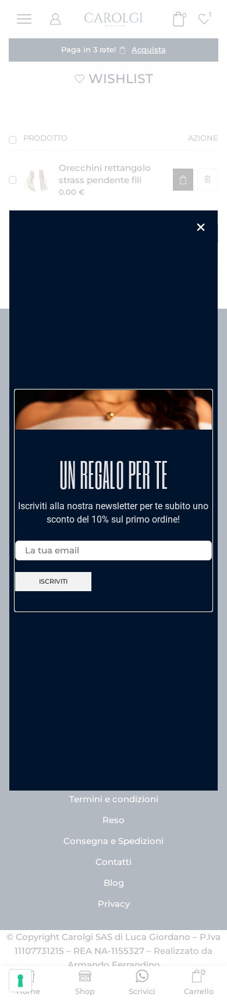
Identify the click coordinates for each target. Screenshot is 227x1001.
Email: (27, 531)
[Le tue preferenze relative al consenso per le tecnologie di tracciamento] (20, 981)
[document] (113, 500)
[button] (201, 227)
